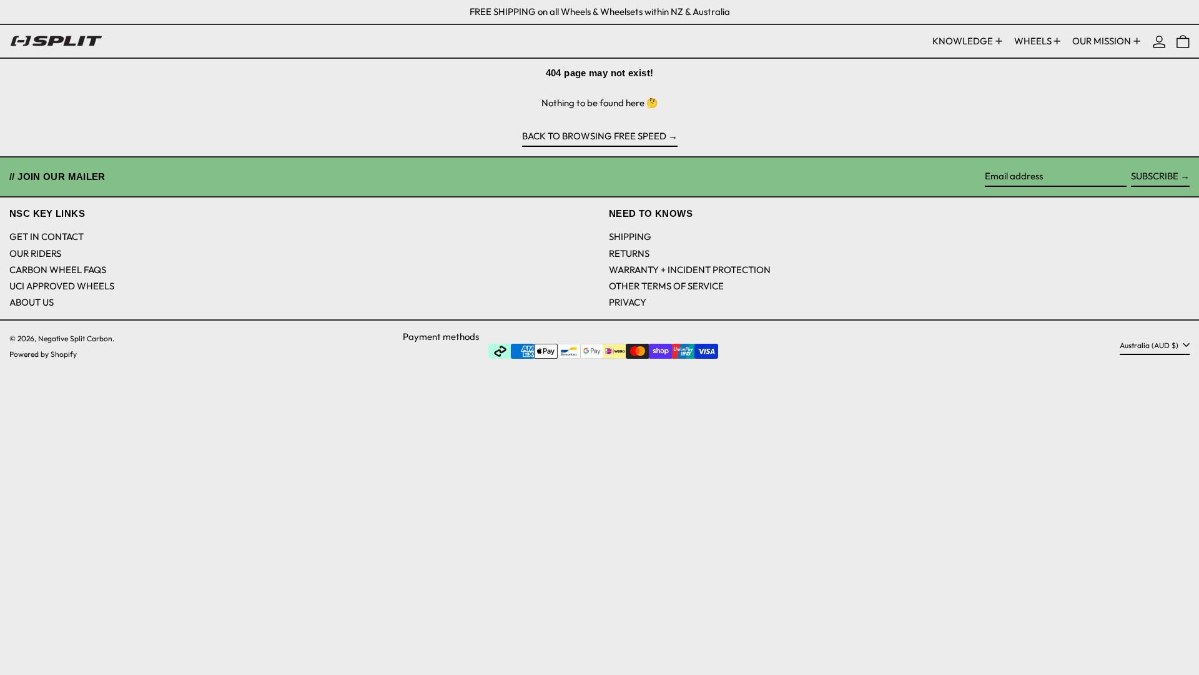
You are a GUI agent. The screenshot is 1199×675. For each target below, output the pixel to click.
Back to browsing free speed (594, 136)
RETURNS (629, 253)
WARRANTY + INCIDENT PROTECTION (690, 270)
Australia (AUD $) (1150, 345)
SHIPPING (630, 236)
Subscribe (1154, 176)
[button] (1183, 41)
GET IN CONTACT (46, 236)
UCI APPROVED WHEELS (61, 286)
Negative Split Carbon (75, 338)
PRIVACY (627, 302)
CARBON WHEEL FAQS (57, 270)
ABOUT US (31, 302)
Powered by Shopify (43, 354)
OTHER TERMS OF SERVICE (666, 286)
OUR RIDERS (35, 253)
